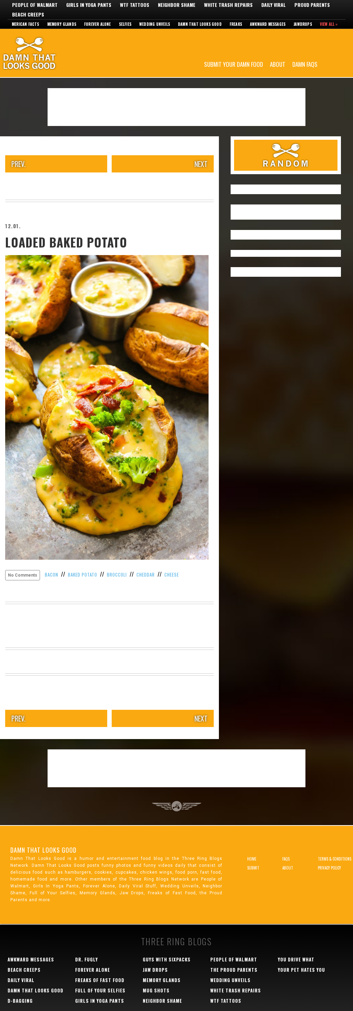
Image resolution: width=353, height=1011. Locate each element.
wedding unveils (230, 980)
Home (251, 859)
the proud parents (234, 969)
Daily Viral (273, 4)
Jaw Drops (155, 969)
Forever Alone (97, 24)
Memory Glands (62, 24)
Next (201, 164)
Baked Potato (82, 574)
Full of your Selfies (100, 990)
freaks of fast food (99, 980)
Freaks (236, 24)
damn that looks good (35, 990)
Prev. (18, 164)
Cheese (171, 574)
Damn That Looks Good (41, 53)
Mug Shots (156, 990)
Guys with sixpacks (167, 959)
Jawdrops (302, 24)
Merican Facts (25, 24)
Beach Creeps (28, 14)
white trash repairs (235, 990)
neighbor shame (162, 1000)
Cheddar (146, 574)
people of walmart (233, 959)
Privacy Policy (329, 868)
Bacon (51, 574)
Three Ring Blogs (176, 941)
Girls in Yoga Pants (88, 4)
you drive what (296, 959)
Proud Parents (312, 4)
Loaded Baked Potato (66, 242)
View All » (329, 24)
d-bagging (20, 1000)
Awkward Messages (267, 24)
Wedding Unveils (154, 24)
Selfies (125, 24)
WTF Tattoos (134, 4)
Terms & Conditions (334, 859)
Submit (253, 868)
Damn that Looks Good (200, 24)
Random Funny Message (285, 155)
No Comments (22, 575)
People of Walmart (35, 4)
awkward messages (31, 959)
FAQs (286, 859)
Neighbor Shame (176, 4)
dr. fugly (86, 959)
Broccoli (117, 574)
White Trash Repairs (228, 4)
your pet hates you (301, 969)
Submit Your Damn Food (233, 64)
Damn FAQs (304, 64)
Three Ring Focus (176, 806)
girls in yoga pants (99, 1000)
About (277, 64)
